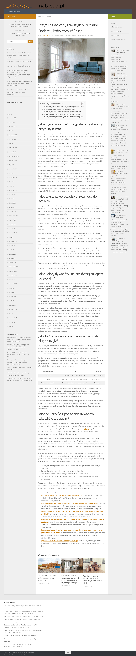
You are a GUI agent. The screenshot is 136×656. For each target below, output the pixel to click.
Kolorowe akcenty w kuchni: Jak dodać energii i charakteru (20, 636)
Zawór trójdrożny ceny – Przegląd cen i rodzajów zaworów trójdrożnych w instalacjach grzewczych (18, 347)
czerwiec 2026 (13, 126)
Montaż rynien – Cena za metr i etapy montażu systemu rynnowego (23, 616)
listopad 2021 (12, 211)
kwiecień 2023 (13, 177)
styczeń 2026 (12, 143)
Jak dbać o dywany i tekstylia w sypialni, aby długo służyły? (62, 114)
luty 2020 (11, 301)
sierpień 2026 (12, 118)
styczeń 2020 (12, 305)
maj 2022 (11, 186)
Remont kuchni (116, 31)
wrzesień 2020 (13, 271)
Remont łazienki (116, 35)
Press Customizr (25, 655)
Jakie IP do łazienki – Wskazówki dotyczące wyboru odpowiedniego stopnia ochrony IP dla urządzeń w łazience (19, 339)
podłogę (86, 429)
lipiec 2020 (12, 279)
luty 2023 (11, 182)
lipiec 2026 (12, 122)
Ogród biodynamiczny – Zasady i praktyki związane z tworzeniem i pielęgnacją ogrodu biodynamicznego (120, 55)
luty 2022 (11, 199)
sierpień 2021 (12, 224)
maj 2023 (11, 173)
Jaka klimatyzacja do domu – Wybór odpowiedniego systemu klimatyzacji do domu (18, 354)
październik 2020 (14, 267)
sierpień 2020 (12, 275)
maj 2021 (11, 237)
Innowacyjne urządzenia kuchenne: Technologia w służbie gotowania (120, 199)
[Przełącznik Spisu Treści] (82, 103)
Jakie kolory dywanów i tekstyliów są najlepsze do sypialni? (62, 111)
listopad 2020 (12, 262)
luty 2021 (11, 250)
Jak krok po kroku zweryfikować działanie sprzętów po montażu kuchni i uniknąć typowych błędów (19, 83)
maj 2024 (11, 165)
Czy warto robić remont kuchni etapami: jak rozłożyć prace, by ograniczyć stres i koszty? (19, 55)
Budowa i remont (44, 16)
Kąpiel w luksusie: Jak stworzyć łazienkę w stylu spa (59, 541)
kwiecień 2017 (13, 318)
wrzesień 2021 (13, 220)
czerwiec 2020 (13, 284)
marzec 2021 (12, 245)
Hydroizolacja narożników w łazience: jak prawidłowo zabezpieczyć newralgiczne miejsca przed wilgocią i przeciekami (119, 176)
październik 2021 (14, 216)
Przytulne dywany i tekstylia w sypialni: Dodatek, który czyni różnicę (119, 241)
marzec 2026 (12, 139)
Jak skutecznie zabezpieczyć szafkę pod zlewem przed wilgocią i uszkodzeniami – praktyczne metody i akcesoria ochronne (19, 64)
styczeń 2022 (12, 203)
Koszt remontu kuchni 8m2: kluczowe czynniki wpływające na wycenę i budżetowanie (18, 92)
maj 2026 (11, 131)
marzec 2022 (12, 194)
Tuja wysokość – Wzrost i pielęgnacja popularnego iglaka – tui (47, 578)
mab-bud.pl (46, 36)
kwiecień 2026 (13, 135)
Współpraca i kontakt (13, 11)
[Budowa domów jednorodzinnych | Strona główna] (36, 4)
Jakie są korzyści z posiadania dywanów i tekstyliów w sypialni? (63, 117)
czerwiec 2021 (13, 233)
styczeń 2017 (12, 326)
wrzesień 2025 (13, 148)
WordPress (12, 655)
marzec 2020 (12, 296)
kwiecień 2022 (13, 190)
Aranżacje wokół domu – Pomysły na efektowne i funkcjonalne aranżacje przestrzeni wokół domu (17, 362)
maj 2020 (11, 288)
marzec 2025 (12, 152)
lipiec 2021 (12, 228)
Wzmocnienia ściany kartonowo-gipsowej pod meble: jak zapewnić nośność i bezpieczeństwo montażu (119, 78)
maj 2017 (11, 313)
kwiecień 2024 (13, 169)
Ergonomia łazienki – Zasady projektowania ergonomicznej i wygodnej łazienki (69, 503)
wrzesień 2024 (13, 160)
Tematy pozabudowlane (119, 40)
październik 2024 (14, 156)
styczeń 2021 (12, 254)
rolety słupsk (114, 101)
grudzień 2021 (13, 207)
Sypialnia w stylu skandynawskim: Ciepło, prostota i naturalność (120, 107)
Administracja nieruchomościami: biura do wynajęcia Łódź (62, 495)
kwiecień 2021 (13, 241)
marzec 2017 (12, 322)
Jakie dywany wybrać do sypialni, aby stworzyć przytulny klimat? (64, 106)
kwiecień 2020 (13, 292)
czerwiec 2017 (13, 309)
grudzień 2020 (13, 258)
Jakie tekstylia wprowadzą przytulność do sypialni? (60, 109)
